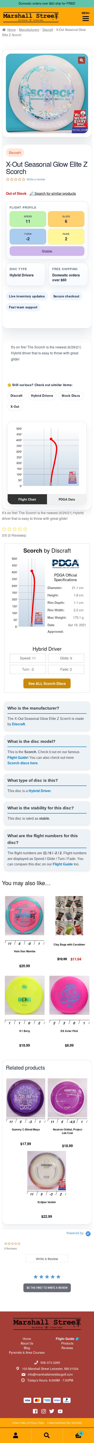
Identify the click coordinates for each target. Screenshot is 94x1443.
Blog (27, 1348)
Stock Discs (71, 395)
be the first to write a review (47, 1288)
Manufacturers (29, 29)
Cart (72, 1431)
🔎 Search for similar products (52, 193)
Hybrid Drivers (42, 395)
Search (47, 1435)
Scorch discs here (22, 763)
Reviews (67, 1348)
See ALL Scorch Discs (47, 683)
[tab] (47, 1258)
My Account (15, 1435)
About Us (27, 1343)
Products (67, 1343)
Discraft (47, 29)
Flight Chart (27, 499)
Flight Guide (17, 757)
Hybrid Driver (40, 791)
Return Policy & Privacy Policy (28, 1422)
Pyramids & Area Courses (27, 1352)
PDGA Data (67, 499)
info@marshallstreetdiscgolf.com (50, 1374)
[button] (81, 60)
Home (11, 29)
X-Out (14, 406)
